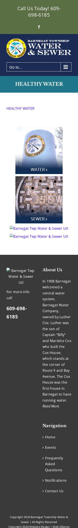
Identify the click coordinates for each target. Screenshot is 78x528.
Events (50, 447)
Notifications (56, 480)
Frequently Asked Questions (54, 464)
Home (50, 437)
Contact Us (54, 491)
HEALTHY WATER (20, 108)
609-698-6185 (44, 11)
